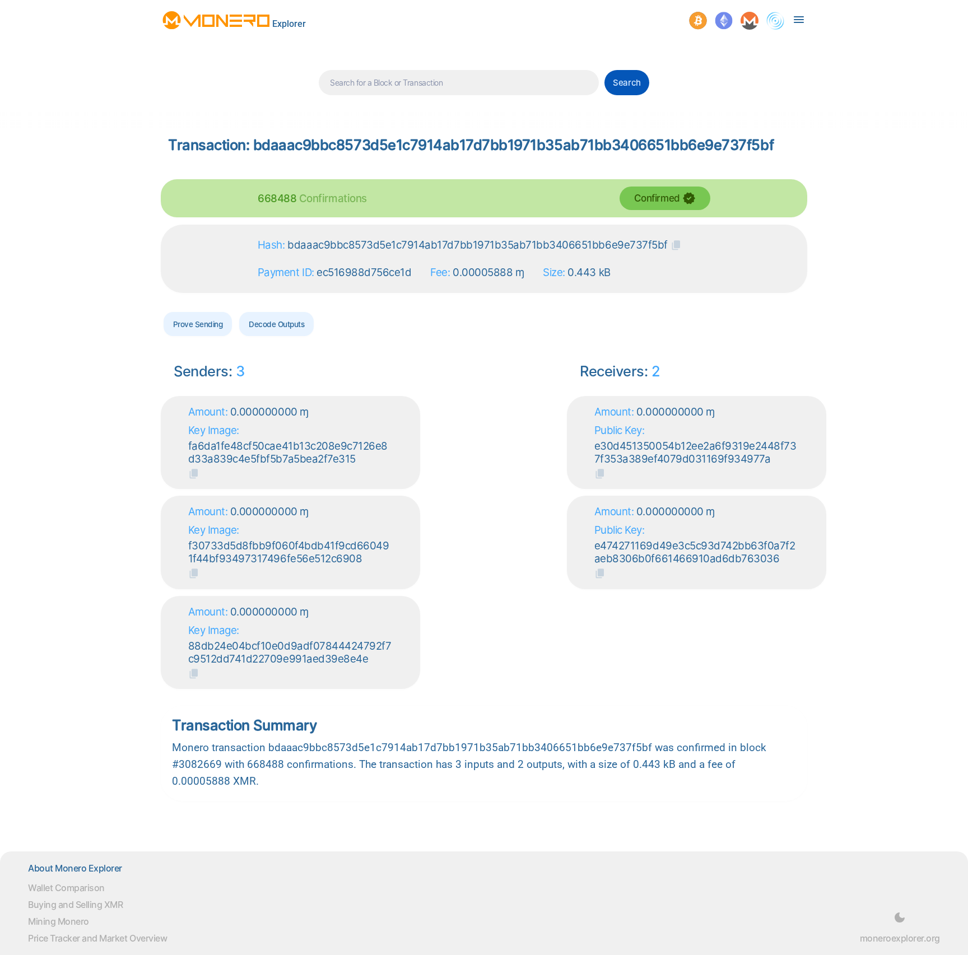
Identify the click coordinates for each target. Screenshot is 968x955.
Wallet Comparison (66, 887)
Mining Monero (58, 921)
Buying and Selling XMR (75, 904)
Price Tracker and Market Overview (97, 938)
